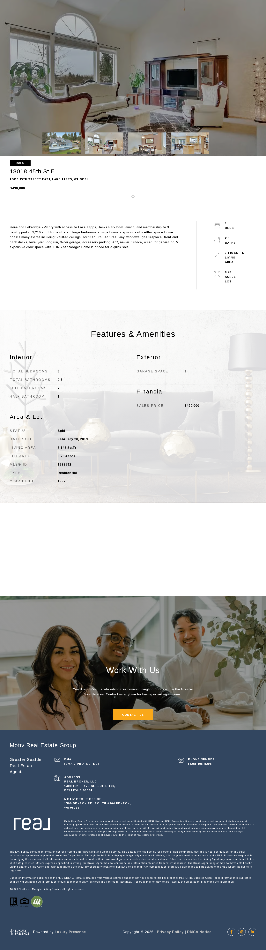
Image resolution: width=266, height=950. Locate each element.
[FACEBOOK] (231, 932)
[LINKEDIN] (252, 932)
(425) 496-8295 (200, 763)
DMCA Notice (199, 932)
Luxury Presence (70, 932)
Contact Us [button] (133, 714)
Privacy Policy (170, 932)
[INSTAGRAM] (242, 932)
